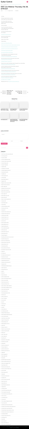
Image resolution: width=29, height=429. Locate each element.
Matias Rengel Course (5, 323)
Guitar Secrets (4, 291)
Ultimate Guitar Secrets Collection (7, 411)
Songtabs (3, 377)
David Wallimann (4, 224)
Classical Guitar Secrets (5, 213)
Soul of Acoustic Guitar (5, 379)
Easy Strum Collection (5, 240)
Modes (3, 332)
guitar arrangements (5, 276)
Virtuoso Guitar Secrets (5, 415)
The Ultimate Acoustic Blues (6, 393)
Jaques (3, 305)
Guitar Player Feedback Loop (6, 287)
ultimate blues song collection (6, 408)
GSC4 (2, 273)
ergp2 (3, 251)
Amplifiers (3, 173)
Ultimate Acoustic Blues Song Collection (8, 406)
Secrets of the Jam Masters (6, 368)
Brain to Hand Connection (6, 199)
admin (2, 10)
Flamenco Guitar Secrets (5, 262)
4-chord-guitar (4, 155)
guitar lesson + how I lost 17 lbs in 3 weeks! (5, 110)
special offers (4, 383)
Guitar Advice (4, 274)
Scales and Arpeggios (5, 363)
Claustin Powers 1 (4, 217)
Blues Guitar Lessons (5, 191)
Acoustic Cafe (4, 157)
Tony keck (3, 399)
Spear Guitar (4, 381)
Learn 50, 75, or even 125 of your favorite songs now (9, 48)
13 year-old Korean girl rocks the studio (23, 110)
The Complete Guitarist (5, 392)
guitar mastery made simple (6, 285)
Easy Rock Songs (4, 238)
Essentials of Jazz (4, 256)
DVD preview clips (4, 231)
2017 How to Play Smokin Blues (7, 154)
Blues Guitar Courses (5, 190)
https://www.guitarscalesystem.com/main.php (8, 64)
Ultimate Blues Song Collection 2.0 (7, 410)
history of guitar (4, 296)
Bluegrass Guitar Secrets (5, 188)
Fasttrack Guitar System (5, 258)
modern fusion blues (5, 330)
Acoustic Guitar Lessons (5, 161)
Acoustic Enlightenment (5, 159)
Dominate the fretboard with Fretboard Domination (9, 46)
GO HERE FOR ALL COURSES (6, 79)
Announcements (4, 175)
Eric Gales (3, 253)
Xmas (2, 419)
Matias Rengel (4, 321)
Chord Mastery (4, 202)
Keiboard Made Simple (5, 312)
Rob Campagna (4, 354)
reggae (3, 352)
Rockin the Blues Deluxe (5, 361)
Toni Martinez (4, 397)
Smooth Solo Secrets (5, 375)
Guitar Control (6, 2)
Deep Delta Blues (4, 226)
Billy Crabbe (3, 186)
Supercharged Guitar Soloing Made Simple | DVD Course (14, 120)
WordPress (17, 427)
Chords (3, 204)
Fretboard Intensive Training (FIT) (6, 61)
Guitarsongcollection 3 (5, 292)
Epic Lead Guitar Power (5, 247)
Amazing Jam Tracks (5, 168)
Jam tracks (3, 300)
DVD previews (4, 233)
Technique (3, 388)
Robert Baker (4, 356)
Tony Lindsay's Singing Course (6, 401)
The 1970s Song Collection (6, 390)
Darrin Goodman (4, 222)
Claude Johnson (4, 215)
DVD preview (4, 229)
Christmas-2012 (4, 208)
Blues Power (4, 197)
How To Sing (4, 298)
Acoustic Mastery (4, 163)
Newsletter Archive (4, 5)
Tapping (3, 386)
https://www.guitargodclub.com (6, 34)
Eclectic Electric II (4, 244)
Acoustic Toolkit (4, 164)
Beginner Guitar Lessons (5, 182)
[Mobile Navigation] (27, 2)
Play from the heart (5, 345)
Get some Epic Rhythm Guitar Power (7, 52)
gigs (2, 271)
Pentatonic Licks (4, 341)
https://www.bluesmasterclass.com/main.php (8, 68)
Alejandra (3, 166)
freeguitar (3, 264)
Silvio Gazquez (4, 372)
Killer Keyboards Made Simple (6, 314)
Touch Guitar (4, 402)
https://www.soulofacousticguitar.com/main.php (8, 71)
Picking (3, 343)
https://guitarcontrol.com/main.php (6, 59)
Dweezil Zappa (4, 235)
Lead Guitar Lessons (5, 318)
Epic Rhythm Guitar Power (6, 249)
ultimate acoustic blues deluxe (6, 404)
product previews (4, 348)
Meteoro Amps (4, 327)
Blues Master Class (5, 195)
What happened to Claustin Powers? (13, 110)
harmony (3, 294)
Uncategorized (4, 413)
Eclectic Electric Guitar (5, 242)
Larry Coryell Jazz (4, 316)
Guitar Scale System (5, 289)
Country (3, 220)
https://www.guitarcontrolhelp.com (13, 81)
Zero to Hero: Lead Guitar (6, 424)
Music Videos (4, 336)
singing (3, 374)
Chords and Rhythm (5, 206)
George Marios (4, 269)
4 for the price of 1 (4, 119)
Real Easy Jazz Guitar (5, 350)
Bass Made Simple (4, 179)
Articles (3, 177)
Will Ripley (3, 417)
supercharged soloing (5, 384)
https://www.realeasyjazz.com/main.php (7, 77)
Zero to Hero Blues (5, 422)
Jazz (2, 307)
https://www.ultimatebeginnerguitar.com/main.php (9, 56)
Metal (2, 325)
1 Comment (16, 10)
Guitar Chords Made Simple (6, 278)
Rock (2, 357)
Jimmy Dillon (4, 309)
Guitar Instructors (4, 282)
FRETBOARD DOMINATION (6, 265)
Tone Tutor (3, 395)
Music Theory (4, 334)
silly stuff (3, 370)
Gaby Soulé (3, 267)
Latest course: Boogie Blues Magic (6, 43)
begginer (3, 181)
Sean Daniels (4, 365)
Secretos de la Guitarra (5, 366)
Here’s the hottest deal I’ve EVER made (23, 120)
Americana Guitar (4, 172)
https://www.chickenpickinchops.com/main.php (8, 74)
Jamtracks (3, 303)
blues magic (3, 193)
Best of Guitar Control (5, 184)
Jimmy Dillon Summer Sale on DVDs (6, 50)
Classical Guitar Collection (6, 211)
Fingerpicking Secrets (5, 260)
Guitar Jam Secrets (4, 283)
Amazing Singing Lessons (5, 170)
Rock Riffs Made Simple (5, 359)
